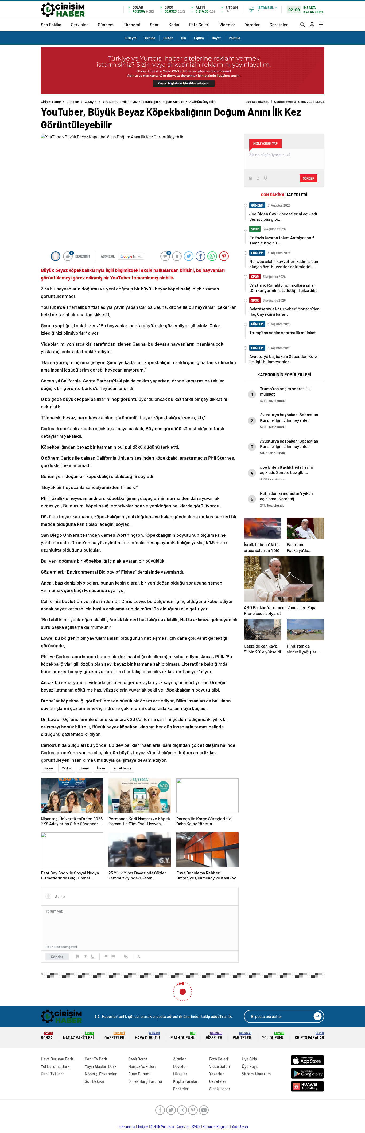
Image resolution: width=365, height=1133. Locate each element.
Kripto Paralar (309, 1036)
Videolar (227, 24)
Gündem (106, 24)
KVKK (196, 1126)
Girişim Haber (51, 102)
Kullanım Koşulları (216, 1126)
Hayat (216, 38)
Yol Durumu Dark (55, 1066)
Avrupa (150, 38)
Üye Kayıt (250, 1066)
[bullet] (113, 956)
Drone (84, 768)
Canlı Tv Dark (96, 1058)
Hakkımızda (126, 1126)
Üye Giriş (249, 1058)
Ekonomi (131, 24)
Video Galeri (219, 1066)
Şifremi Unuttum (256, 1073)
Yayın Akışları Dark (101, 1066)
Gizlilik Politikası (162, 1126)
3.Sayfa (131, 38)
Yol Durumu (273, 1036)
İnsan (101, 768)
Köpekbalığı (122, 768)
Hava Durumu (147, 1036)
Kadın (174, 24)
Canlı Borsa (138, 1058)
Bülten (168, 38)
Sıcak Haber (219, 1088)
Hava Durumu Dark (57, 1058)
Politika (234, 38)
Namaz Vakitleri (78, 1036)
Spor (154, 24)
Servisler (79, 24)
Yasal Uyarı (240, 1126)
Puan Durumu (182, 1036)
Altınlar (179, 1058)
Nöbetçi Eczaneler (101, 1073)
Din (183, 38)
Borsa (47, 1036)
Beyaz (48, 768)
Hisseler (214, 1036)
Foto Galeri (199, 24)
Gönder (57, 956)
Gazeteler (279, 24)
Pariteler (242, 1036)
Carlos (66, 768)
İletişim (142, 1126)
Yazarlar (252, 24)
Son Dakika (51, 24)
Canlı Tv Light (52, 1073)
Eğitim (199, 38)
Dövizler (180, 1066)
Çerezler (183, 1126)
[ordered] (105, 956)
